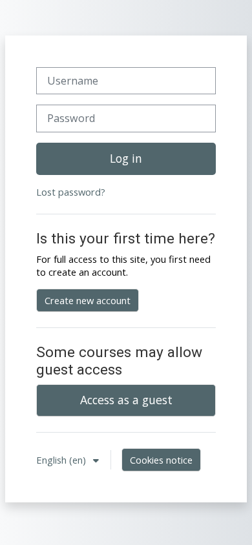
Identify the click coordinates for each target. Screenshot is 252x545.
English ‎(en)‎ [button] (62, 459)
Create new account (88, 300)
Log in (126, 158)
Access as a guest (126, 399)
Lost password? (70, 191)
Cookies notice (161, 459)
